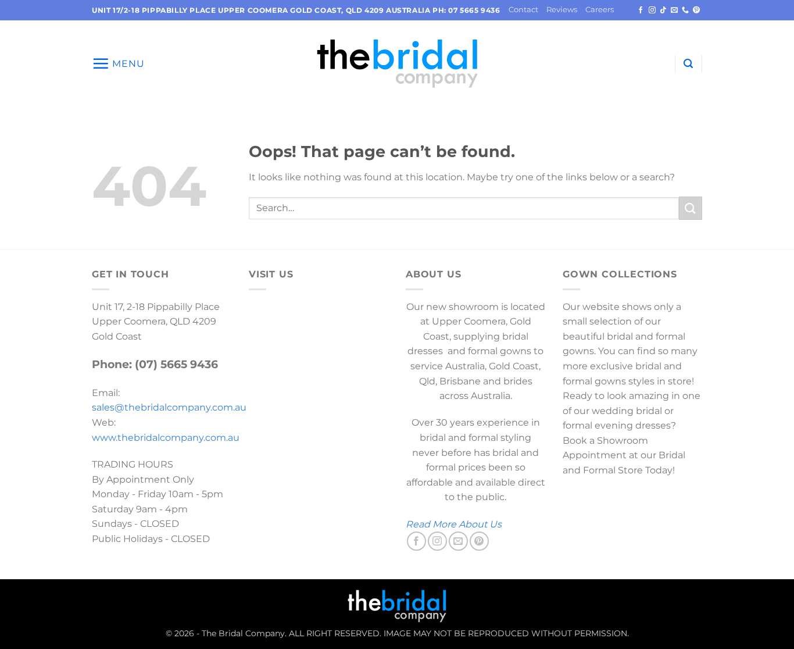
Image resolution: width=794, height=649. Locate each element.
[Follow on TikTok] (663, 10)
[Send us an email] (674, 10)
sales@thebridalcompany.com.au (169, 407)
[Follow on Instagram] (652, 10)
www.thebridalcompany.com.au (165, 437)
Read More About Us (454, 524)
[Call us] (685, 10)
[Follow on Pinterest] (696, 10)
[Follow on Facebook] (640, 10)
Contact (523, 9)
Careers (599, 9)
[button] (118, 63)
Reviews (561, 9)
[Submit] (690, 208)
